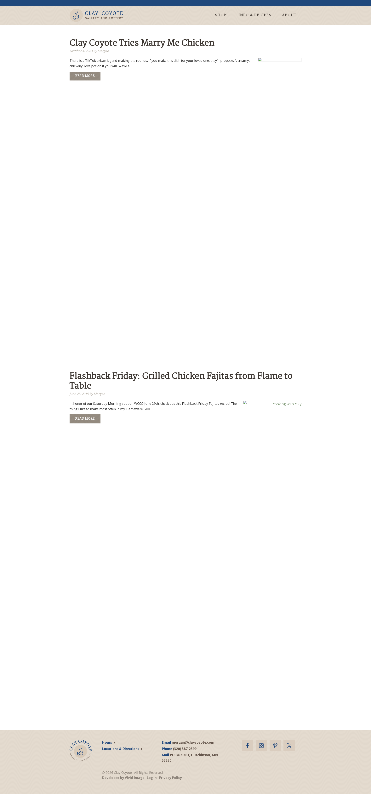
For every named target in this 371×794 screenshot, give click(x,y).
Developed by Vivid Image (123, 777)
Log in (152, 777)
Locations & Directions (120, 749)
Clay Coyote (103, 15)
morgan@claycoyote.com (193, 742)
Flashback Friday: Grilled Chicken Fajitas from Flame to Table (181, 381)
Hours (107, 742)
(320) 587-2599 (185, 749)
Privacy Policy (170, 777)
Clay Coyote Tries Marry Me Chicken (142, 43)
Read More (85, 76)
